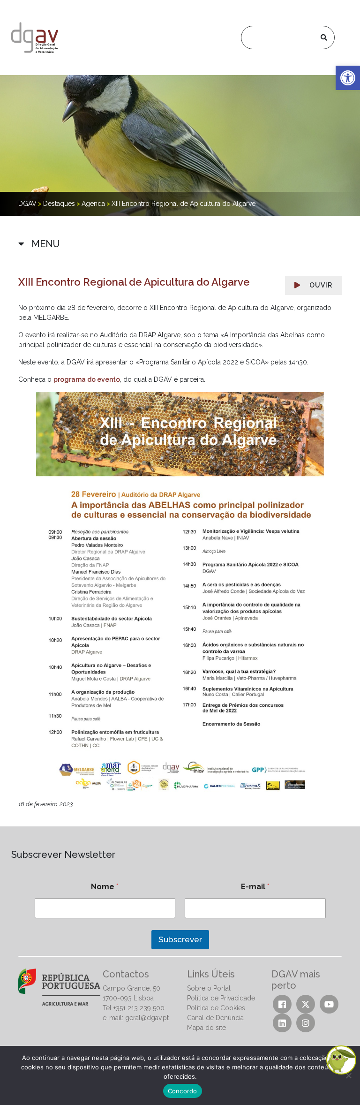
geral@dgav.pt (147, 1018)
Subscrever (180, 939)
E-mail (255, 886)
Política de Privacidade (221, 998)
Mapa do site (206, 1027)
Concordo (182, 1091)
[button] (348, 78)
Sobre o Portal (209, 988)
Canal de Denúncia (215, 1018)
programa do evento (86, 379)
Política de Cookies (216, 1008)
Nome (105, 886)
